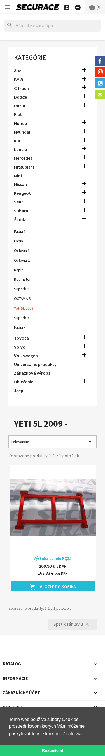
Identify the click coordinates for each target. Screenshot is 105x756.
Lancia (20, 149)
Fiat (18, 114)
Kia (17, 140)
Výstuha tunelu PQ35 (53, 558)
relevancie (52, 441)
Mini (18, 175)
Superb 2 (21, 288)
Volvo (19, 347)
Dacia (19, 105)
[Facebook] (100, 61)
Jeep (18, 390)
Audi (18, 70)
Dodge (20, 97)
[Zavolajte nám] (100, 83)
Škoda (20, 219)
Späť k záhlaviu (72, 624)
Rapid (19, 269)
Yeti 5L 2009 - (24, 308)
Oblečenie (23, 381)
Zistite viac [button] (73, 733)
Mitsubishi (24, 167)
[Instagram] (100, 72)
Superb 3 (21, 317)
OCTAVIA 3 (22, 298)
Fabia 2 (20, 241)
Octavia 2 (22, 260)
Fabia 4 (20, 327)
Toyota (21, 338)
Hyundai (22, 132)
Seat (18, 202)
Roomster (22, 279)
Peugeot (22, 193)
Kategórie (30, 57)
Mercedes (23, 158)
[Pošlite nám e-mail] (100, 94)
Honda (20, 123)
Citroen (21, 88)
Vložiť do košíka (52, 587)
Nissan (20, 184)
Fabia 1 (20, 231)
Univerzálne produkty (35, 364)
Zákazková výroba (32, 373)
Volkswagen (26, 355)
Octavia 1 (22, 250)
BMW (18, 79)
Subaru (21, 211)
